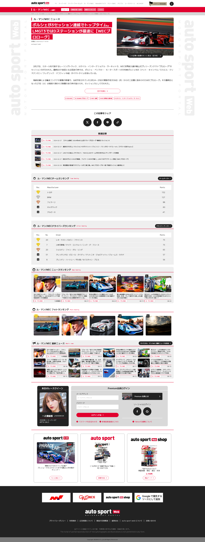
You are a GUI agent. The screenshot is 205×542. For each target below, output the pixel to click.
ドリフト (120, 3)
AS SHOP (140, 3)
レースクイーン (130, 3)
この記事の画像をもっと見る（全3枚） (144, 55)
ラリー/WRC (111, 3)
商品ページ (148, 478)
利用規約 (72, 520)
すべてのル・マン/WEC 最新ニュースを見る (154, 343)
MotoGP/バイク (101, 3)
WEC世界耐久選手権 (106, 98)
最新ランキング (90, 10)
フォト (101, 10)
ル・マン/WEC (89, 3)
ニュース (65, 10)
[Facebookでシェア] (97, 122)
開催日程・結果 (77, 10)
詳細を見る (101, 478)
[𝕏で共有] (87, 122)
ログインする (96, 415)
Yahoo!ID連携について (143, 422)
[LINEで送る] (107, 122)
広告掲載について (86, 520)
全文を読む (101, 91)
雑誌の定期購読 (102, 520)
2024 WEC (70, 98)
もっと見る (54, 478)
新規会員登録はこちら (110, 422)
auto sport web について (132, 520)
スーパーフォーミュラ (75, 3)
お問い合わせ (151, 520)
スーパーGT (62, 3)
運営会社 (115, 520)
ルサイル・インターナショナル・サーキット (128, 98)
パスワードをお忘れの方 (88, 422)
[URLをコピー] (118, 122)
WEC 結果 (94, 98)
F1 (56, 3)
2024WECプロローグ (82, 98)
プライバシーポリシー (57, 520)
